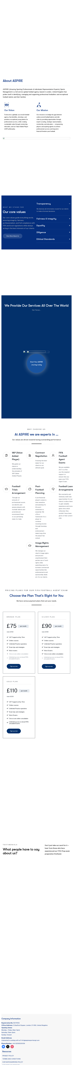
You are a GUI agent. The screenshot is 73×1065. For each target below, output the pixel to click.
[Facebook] (3, 1046)
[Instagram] (12, 1046)
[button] (4, 874)
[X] (7, 1046)
